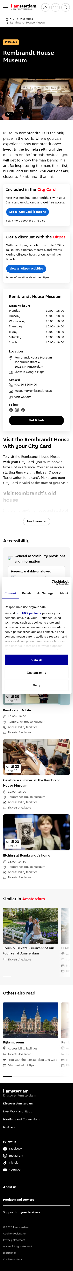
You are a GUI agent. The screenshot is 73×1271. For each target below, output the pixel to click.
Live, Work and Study (17, 1111)
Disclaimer (9, 1253)
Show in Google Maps (29, 372)
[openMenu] (5, 7)
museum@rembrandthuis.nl (33, 391)
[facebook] (11, 410)
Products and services (18, 1199)
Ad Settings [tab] (45, 593)
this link (35, 473)
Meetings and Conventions (21, 1119)
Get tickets (36, 420)
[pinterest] (23, 410)
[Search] (65, 7)
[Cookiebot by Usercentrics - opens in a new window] (52, 582)
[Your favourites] (55, 7)
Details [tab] (27, 593)
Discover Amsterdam (18, 1103)
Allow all (36, 659)
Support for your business (21, 1212)
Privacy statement (14, 1240)
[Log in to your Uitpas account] (45, 7)
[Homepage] (7, 19)
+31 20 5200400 (25, 384)
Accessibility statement (17, 1246)
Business (9, 1127)
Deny (36, 685)
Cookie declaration (14, 1233)
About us (9, 1187)
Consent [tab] (10, 593)
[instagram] (17, 410)
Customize (34, 672)
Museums (26, 19)
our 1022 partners (28, 613)
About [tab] (64, 593)
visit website (23, 397)
